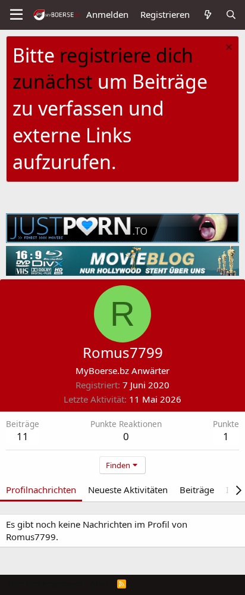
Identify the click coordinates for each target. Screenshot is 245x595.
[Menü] (16, 15)
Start (100, 583)
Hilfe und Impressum (45, 583)
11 (23, 436)
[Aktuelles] (207, 15)
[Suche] (231, 15)
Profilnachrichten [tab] (41, 490)
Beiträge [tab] (197, 490)
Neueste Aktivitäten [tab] (128, 490)
